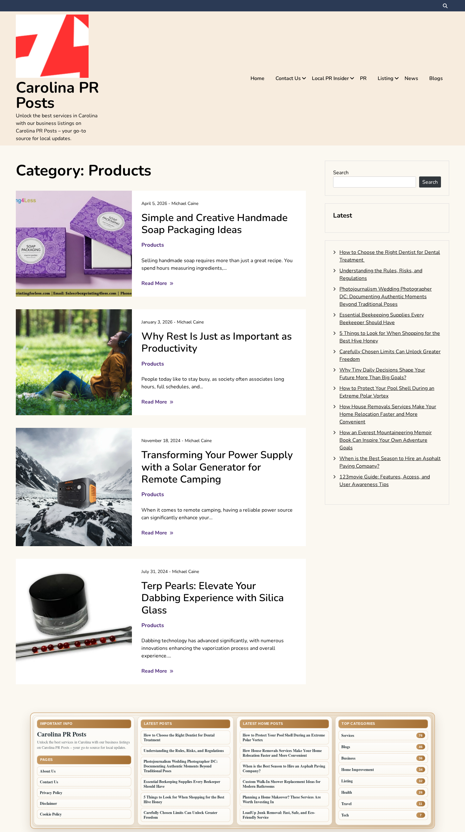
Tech (345, 815)
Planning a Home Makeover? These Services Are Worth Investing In (282, 799)
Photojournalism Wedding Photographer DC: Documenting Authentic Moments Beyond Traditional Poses (385, 297)
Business (348, 758)
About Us (48, 771)
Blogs (436, 78)
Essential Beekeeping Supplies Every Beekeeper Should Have (182, 784)
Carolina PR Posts (57, 95)
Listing (386, 78)
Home (257, 78)
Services (347, 735)
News (411, 78)
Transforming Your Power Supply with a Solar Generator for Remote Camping (217, 467)
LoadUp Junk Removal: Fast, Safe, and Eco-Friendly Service (279, 815)
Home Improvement (357, 769)
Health (346, 792)
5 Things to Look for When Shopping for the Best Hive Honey (184, 799)
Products (152, 245)
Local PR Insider (330, 78)
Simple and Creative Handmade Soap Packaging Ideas (214, 224)
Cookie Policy (51, 814)
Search (341, 172)
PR (363, 78)
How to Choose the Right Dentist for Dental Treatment (179, 737)
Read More (154, 283)
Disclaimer (48, 803)
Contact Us (288, 78)
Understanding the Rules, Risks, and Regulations (184, 750)
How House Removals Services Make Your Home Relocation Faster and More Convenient (387, 414)
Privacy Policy (51, 792)
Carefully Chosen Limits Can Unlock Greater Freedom (180, 815)
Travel (346, 803)
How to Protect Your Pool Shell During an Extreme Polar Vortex (284, 737)
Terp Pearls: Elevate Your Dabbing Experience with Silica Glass (212, 598)
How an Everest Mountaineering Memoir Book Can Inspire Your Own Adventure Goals (385, 440)
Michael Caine (184, 203)
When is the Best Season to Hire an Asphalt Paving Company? (284, 768)
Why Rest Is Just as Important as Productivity (216, 342)
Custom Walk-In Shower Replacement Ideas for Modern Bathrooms (281, 784)
